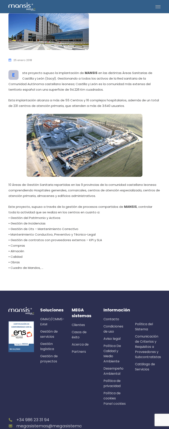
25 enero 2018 (22, 60)
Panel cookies (114, 403)
